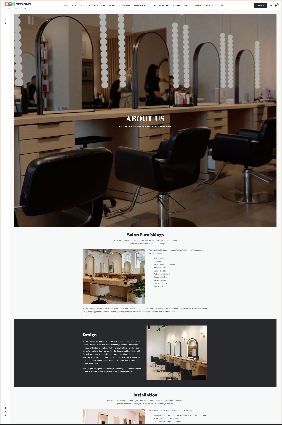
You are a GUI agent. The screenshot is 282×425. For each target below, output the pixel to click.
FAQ (221, 5)
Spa (185, 5)
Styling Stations (97, 5)
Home (65, 5)
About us (210, 5)
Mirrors (176, 5)
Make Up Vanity (161, 5)
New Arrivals (78, 5)
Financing (196, 5)
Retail (112, 5)
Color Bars (124, 5)
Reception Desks (142, 5)
